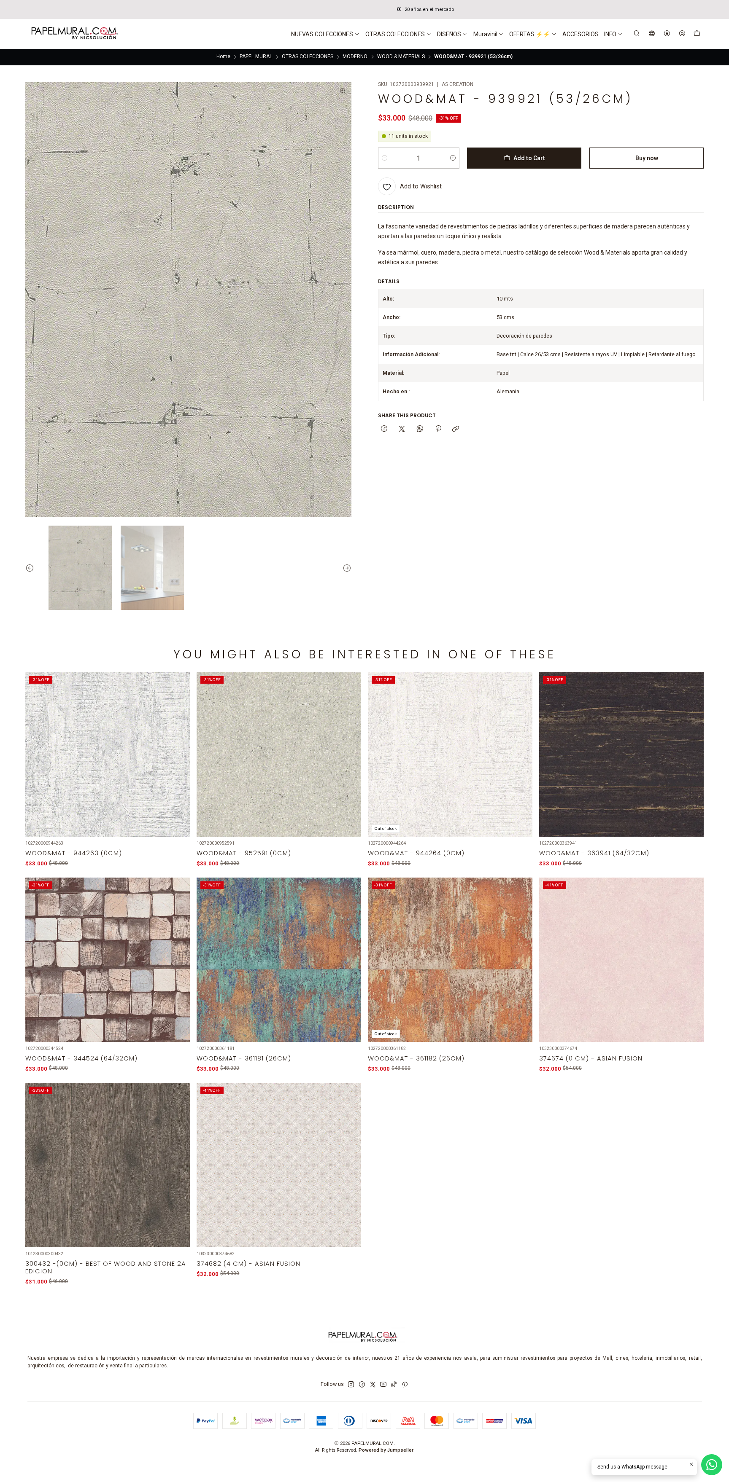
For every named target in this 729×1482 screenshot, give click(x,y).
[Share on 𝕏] (402, 429)
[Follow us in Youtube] (383, 1384)
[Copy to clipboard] (456, 429)
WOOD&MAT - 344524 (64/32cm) (81, 1058)
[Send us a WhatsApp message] (711, 1464)
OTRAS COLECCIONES (307, 56)
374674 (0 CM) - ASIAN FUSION (591, 1058)
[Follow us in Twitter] (373, 1384)
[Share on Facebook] (384, 429)
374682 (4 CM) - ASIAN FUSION (248, 1263)
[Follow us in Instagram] (351, 1384)
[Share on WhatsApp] (420, 429)
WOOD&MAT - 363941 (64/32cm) (594, 853)
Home (223, 56)
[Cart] (697, 34)
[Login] (682, 34)
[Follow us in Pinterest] (404, 1384)
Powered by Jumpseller (386, 1450)
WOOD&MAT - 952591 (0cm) (244, 853)
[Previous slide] (31, 568)
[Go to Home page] (73, 34)
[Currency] (667, 34)
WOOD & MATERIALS (401, 56)
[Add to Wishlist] (178, 745)
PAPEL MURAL (256, 56)
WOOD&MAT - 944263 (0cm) (73, 853)
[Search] (637, 34)
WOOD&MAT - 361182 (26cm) (416, 1058)
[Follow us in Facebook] (362, 1384)
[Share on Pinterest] (438, 429)
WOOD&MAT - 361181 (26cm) (244, 1058)
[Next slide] (345, 568)
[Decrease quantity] (384, 158)
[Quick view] (178, 763)
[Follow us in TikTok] (394, 1384)
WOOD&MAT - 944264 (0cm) (416, 853)
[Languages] (652, 34)
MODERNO (355, 56)
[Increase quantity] (453, 158)
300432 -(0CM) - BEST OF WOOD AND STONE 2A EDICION (105, 1267)
